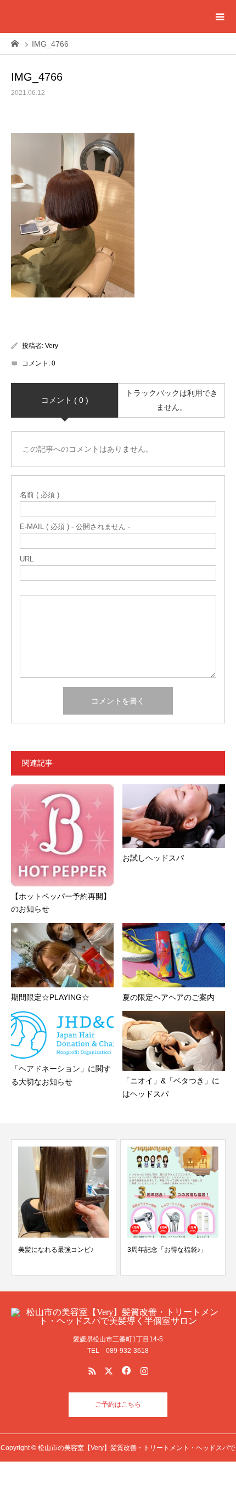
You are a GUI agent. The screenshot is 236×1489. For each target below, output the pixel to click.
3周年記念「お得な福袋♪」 (167, 1250)
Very (51, 346)
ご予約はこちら (118, 1404)
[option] (63, 1207)
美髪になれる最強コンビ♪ (56, 1250)
